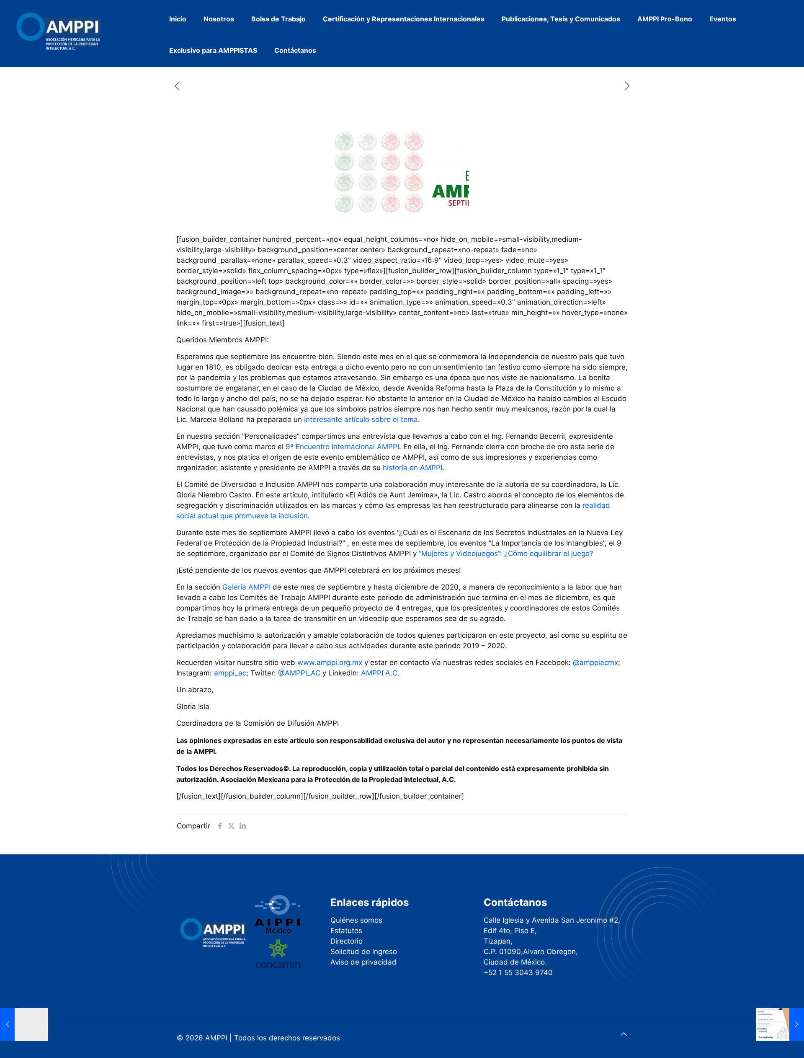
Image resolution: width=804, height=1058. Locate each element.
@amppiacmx (595, 662)
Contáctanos (515, 902)
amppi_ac (230, 673)
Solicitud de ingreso (363, 951)
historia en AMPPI (412, 467)
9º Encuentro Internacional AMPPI (342, 446)
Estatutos (346, 930)
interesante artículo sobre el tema (361, 419)
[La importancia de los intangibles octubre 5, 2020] (780, 1024)
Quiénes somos (356, 920)
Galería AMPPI (247, 587)
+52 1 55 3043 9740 (518, 972)
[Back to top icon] (623, 1034)
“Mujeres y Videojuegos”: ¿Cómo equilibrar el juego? (506, 553)
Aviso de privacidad (363, 962)
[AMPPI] (68, 31)
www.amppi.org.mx (329, 662)
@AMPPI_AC (299, 673)
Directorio (346, 941)
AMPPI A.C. (380, 673)
